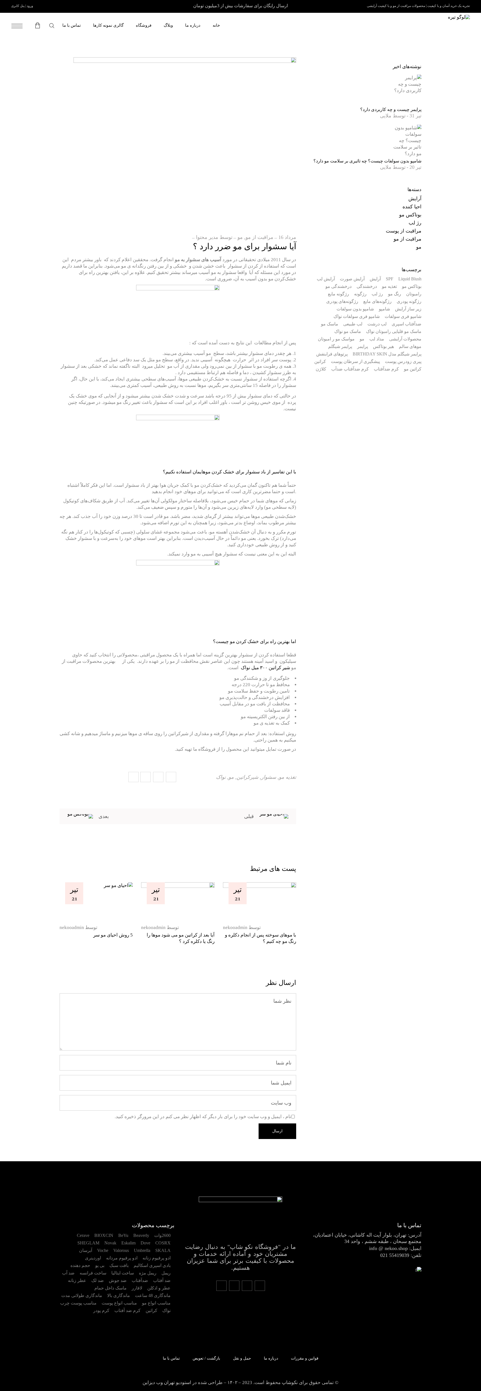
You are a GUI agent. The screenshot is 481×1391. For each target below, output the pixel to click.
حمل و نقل (242, 1358)
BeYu (123, 1235)
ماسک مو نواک (347, 331)
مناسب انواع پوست (119, 1303)
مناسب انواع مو (156, 1303)
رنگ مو (394, 293)
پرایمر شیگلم (340, 346)
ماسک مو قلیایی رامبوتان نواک (393, 331)
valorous (121, 1250)
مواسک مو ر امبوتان (336, 339)
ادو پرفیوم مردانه (122, 1258)
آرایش (414, 198)
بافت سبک (119, 1265)
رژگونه (360, 293)
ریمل (166, 1273)
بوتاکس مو (410, 215)
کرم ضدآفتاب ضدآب (350, 369)
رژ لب (415, 223)
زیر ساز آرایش (408, 309)
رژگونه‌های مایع (377, 301)
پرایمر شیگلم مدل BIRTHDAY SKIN (387, 354)
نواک (221, 777)
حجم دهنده (80, 1265)
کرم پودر (101, 1310)
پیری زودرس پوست (403, 361)
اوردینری (93, 1258)
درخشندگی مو (338, 286)
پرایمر (362, 346)
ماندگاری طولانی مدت (81, 1295)
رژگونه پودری (409, 301)
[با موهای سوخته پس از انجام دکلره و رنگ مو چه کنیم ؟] (259, 900)
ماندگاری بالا (118, 1295)
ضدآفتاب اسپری (406, 324)
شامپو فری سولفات (403, 316)
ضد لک (97, 1280)
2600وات (162, 1235)
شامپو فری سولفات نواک (356, 316)
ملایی (385, 115)
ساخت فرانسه (93, 1273)
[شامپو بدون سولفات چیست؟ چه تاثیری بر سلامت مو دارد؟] (406, 141)
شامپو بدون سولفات (355, 309)
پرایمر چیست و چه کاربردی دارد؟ (390, 109)
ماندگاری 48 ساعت (153, 1295)
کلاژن (321, 369)
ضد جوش (118, 1280)
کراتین (320, 361)
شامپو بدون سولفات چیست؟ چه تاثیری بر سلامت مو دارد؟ (367, 161)
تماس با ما (171, 1358)
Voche (102, 1250)
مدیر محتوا (207, 237)
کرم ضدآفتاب (386, 369)
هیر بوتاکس (383, 346)
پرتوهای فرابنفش (332, 354)
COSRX (163, 1243)
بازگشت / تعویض (206, 1358)
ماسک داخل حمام (110, 1288)
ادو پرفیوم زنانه (157, 1258)
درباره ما (271, 1358)
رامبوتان (413, 293)
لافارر (137, 1288)
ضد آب (68, 1273)
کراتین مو (412, 369)
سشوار (268, 777)
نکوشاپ (290, 1382)
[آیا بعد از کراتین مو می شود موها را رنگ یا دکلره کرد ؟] (177, 900)
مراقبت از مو (259, 237)
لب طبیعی (352, 324)
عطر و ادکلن (159, 1288)
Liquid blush (409, 278)
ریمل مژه (147, 1273)
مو (240, 237)
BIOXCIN (103, 1235)
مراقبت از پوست (403, 231)
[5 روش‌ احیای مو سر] (96, 900)
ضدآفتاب (140, 1280)
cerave (83, 1235)
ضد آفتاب (162, 1280)
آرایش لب (326, 278)
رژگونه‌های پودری (342, 301)
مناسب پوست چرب (78, 1303)
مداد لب (376, 339)
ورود (30, 6)
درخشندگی (367, 286)
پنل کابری (17, 6)
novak (110, 1243)
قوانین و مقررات (304, 1358)
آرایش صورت (352, 278)
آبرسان (85, 1250)
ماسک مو (329, 324)
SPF (389, 278)
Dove (145, 1243)
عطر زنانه (77, 1280)
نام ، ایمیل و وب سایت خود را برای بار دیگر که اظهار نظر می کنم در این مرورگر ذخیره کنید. (203, 1116)
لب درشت (377, 324)
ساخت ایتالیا (122, 1273)
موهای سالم (410, 346)
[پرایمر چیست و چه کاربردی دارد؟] (406, 90)
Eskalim (128, 1243)
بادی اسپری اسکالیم (152, 1265)
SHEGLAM (88, 1243)
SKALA (163, 1250)
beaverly (141, 1235)
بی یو (99, 1265)
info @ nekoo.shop (388, 1248)
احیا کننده (412, 206)
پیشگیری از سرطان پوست (355, 361)
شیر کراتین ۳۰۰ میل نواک (265, 667)
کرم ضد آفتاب (127, 1310)
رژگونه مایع (338, 293)
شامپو (384, 309)
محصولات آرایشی (405, 339)
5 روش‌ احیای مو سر (113, 935)
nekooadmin (72, 927)
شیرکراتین (247, 777)
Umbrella (142, 1250)
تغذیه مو (287, 777)
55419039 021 (394, 1255)
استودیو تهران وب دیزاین (167, 1382)
